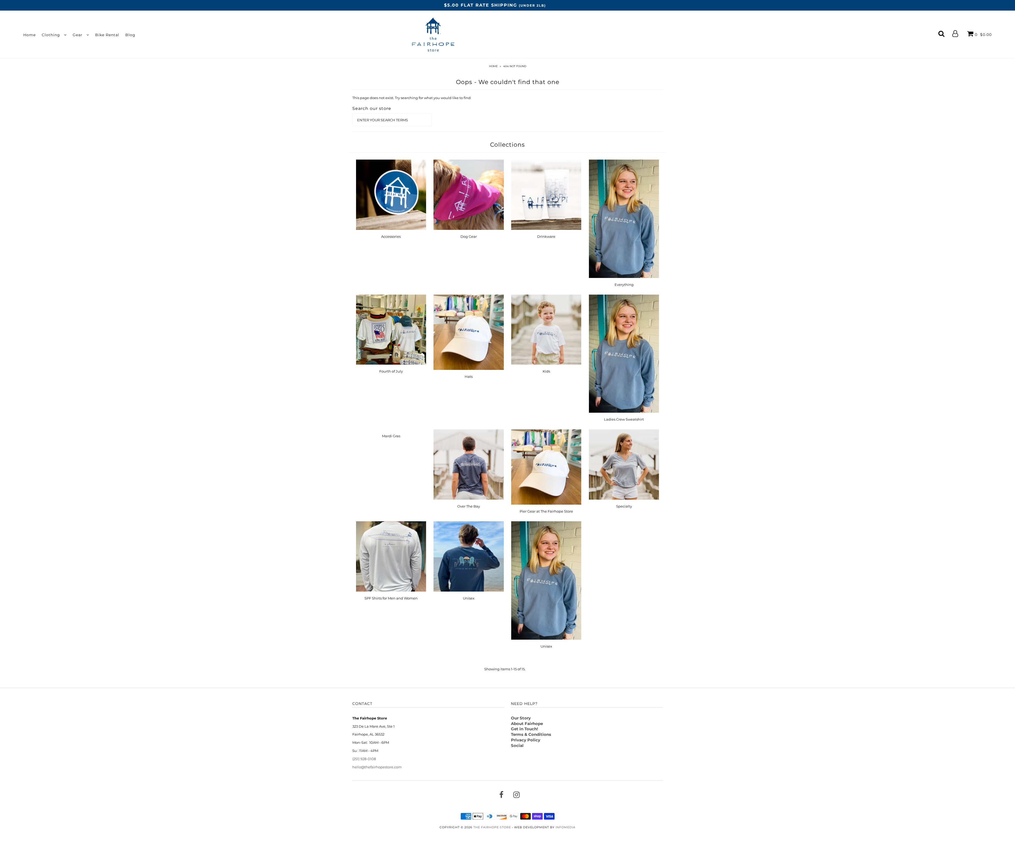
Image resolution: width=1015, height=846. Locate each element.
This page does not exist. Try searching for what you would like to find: (411, 98)
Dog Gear (468, 236)
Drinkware (546, 236)
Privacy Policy (525, 739)
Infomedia (565, 827)
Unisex (468, 598)
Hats (469, 376)
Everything (624, 284)
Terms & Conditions (531, 734)
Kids (546, 371)
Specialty (624, 506)
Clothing (51, 34)
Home (29, 34)
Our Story (521, 718)
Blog (130, 34)
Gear (78, 34)
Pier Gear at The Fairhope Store (546, 511)
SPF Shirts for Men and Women (391, 598)
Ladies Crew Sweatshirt (624, 419)
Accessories (391, 236)
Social (517, 745)
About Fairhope (527, 723)
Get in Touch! (524, 728)
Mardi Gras (391, 436)
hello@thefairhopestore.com (377, 767)
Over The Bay (468, 506)
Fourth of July (391, 371)
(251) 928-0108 (364, 759)
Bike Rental (107, 34)
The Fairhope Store (492, 827)
